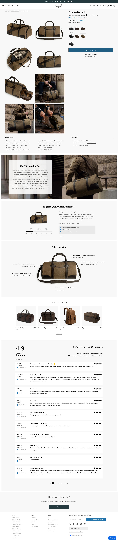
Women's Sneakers (17, 524)
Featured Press (35, 519)
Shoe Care (50, 522)
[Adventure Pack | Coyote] (70, 316)
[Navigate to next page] (68, 483)
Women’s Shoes (16, 528)
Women (10, 5)
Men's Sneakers (16, 522)
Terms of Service (52, 526)
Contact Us (51, 531)
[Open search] (111, 6)
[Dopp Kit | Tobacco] (92, 316)
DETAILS (70, 1)
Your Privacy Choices (77, 535)
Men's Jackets (16, 531)
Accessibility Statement (54, 524)
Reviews (33, 522)
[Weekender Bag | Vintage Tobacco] (83, 36)
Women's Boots (16, 519)
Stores (92, 5)
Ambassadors (34, 526)
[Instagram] (70, 524)
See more (61, 236)
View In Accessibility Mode (76, 532)
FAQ (59, 507)
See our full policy (91, 143)
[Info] (97, 15)
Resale (99, 5)
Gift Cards (15, 538)
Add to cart (91, 50)
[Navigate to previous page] (50, 483)
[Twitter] (77, 524)
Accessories (15, 535)
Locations (33, 524)
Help (104, 5)
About (18, 5)
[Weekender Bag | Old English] (77, 28)
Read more (43, 381)
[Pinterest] (81, 524)
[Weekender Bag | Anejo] (83, 28)
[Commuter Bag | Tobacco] (48, 316)
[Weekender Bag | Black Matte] (71, 28)
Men (3, 5)
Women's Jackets (16, 533)
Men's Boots (15, 517)
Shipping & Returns (53, 519)
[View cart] (114, 6)
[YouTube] (84, 524)
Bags (9, 11)
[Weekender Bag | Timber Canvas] (77, 36)
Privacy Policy (51, 528)
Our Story (33, 517)
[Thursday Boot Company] (58, 5)
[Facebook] (73, 524)
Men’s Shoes (15, 526)
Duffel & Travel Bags (15, 11)
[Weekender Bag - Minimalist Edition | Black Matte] (71, 44)
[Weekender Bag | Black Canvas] (71, 36)
